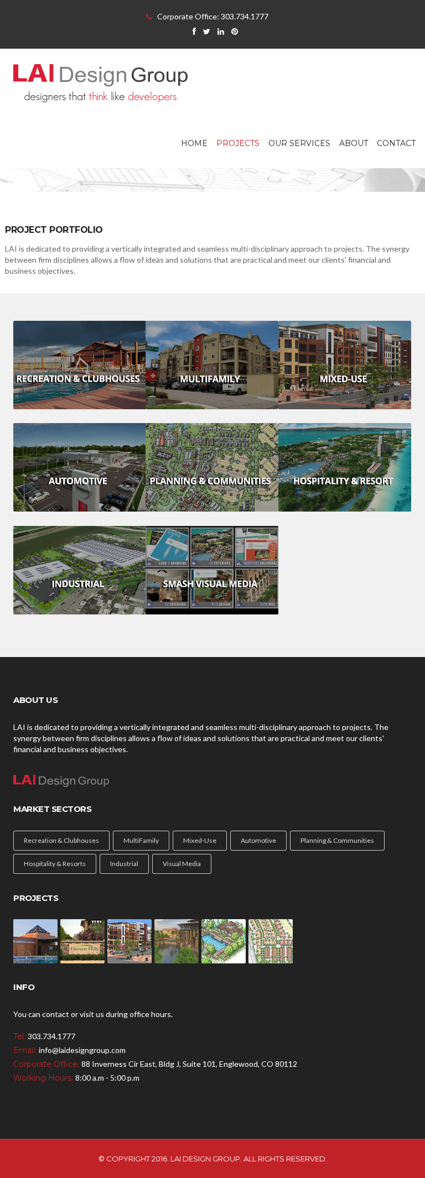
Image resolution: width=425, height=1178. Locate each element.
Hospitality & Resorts (55, 863)
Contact (396, 143)
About (353, 143)
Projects (238, 143)
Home (194, 143)
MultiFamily (141, 840)
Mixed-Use (199, 840)
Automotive (258, 840)
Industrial (124, 863)
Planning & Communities (337, 840)
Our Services (299, 143)
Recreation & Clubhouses (61, 840)
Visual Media (182, 863)
